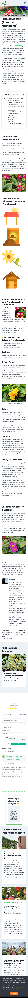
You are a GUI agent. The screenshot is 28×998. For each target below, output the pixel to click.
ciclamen (4, 528)
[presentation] (14, 662)
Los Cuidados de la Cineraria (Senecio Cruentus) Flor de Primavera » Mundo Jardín (14, 758)
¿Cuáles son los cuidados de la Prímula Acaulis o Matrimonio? (16, 108)
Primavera (11, 904)
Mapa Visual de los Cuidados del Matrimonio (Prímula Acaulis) (15, 102)
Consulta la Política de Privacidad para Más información (13, 988)
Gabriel (12, 579)
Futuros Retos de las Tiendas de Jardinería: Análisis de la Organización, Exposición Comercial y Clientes (14, 962)
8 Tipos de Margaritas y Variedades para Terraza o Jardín (13, 907)
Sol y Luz (10, 119)
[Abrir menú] (24, 3)
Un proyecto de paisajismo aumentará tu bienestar (13, 854)
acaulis (20, 59)
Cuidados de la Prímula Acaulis (14, 98)
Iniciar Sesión (22, 714)
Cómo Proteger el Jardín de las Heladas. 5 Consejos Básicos (7, 634)
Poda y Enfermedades (14, 123)
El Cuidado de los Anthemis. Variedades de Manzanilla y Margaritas (13, 675)
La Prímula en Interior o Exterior (15, 125)
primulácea (18, 45)
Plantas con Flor (8, 902)
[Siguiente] (24, 670)
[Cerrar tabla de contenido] (23, 95)
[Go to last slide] (4, 670)
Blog (5, 851)
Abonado (10, 121)
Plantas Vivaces (18, 913)
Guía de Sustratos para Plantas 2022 (21, 632)
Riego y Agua (12, 117)
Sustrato (10, 115)
